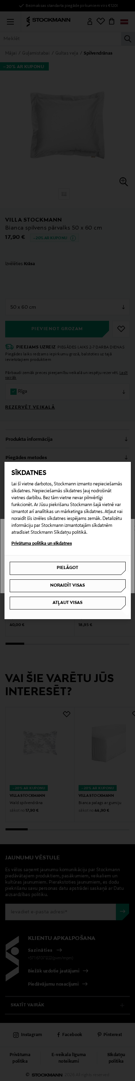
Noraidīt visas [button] (67, 585)
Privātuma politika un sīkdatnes (41, 543)
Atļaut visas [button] (67, 602)
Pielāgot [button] (67, 568)
